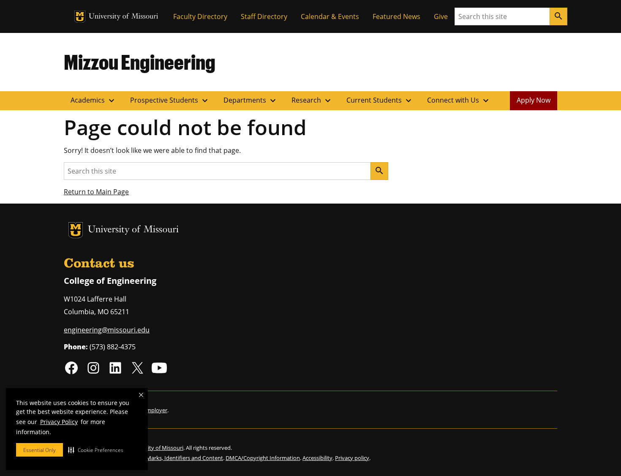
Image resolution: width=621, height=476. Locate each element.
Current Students (380, 100)
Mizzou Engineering (139, 61)
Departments (250, 100)
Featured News (396, 16)
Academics (94, 100)
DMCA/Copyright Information (263, 458)
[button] (95, 450)
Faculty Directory (200, 16)
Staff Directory (264, 16)
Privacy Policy (59, 422)
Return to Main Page (96, 191)
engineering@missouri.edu (107, 330)
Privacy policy (352, 458)
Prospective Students (170, 100)
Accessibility (317, 458)
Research (312, 100)
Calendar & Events (330, 16)
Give (441, 16)
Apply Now (533, 100)
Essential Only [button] (39, 450)
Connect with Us (459, 100)
